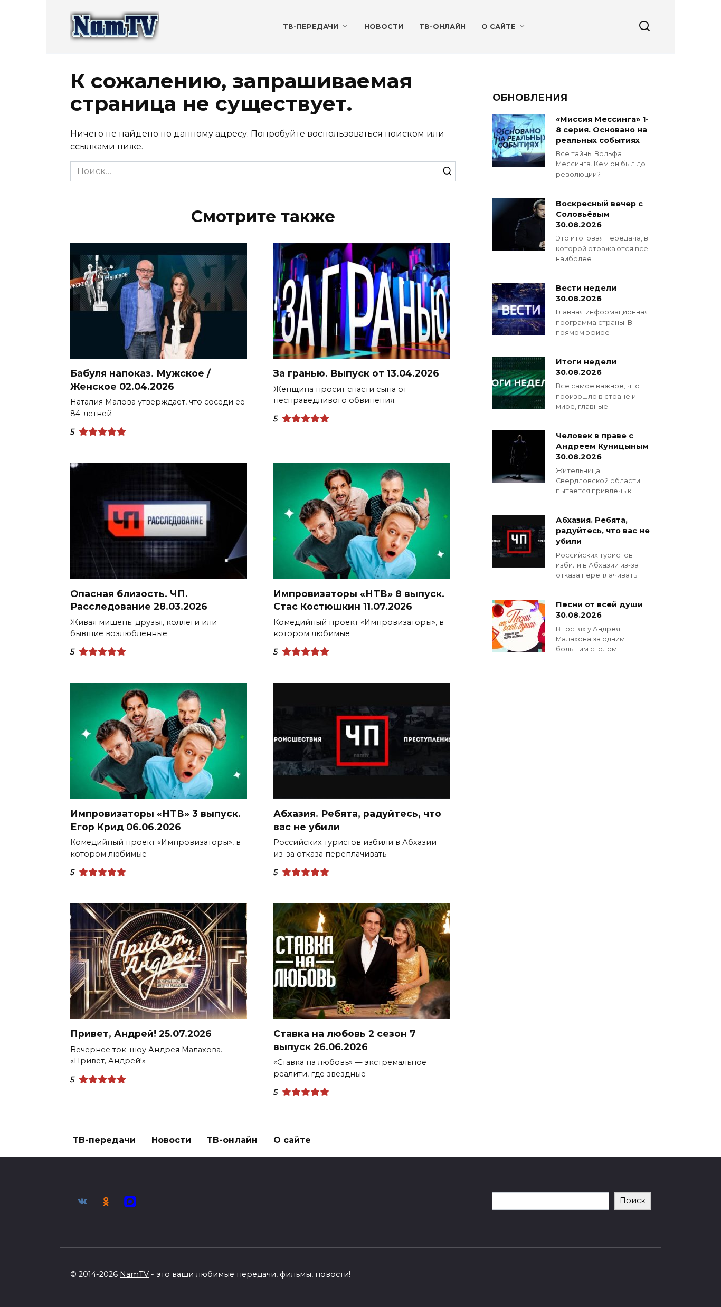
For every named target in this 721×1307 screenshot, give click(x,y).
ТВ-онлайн (442, 27)
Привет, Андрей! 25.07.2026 (141, 1033)
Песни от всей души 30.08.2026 (599, 610)
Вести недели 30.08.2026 (586, 293)
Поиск (633, 1200)
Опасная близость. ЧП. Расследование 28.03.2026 (138, 600)
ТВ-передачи (310, 27)
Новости (383, 27)
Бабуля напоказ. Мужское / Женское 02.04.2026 (140, 380)
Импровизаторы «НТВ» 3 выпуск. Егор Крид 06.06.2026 (155, 820)
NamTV (134, 1274)
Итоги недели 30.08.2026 (586, 367)
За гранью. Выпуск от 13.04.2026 (356, 373)
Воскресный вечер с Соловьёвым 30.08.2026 (599, 214)
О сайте (498, 27)
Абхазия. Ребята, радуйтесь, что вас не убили (357, 820)
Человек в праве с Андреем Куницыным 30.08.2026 (602, 446)
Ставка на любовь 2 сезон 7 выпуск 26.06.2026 (344, 1040)
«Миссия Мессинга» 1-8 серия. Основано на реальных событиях (602, 129)
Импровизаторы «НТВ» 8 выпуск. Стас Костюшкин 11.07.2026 (358, 600)
